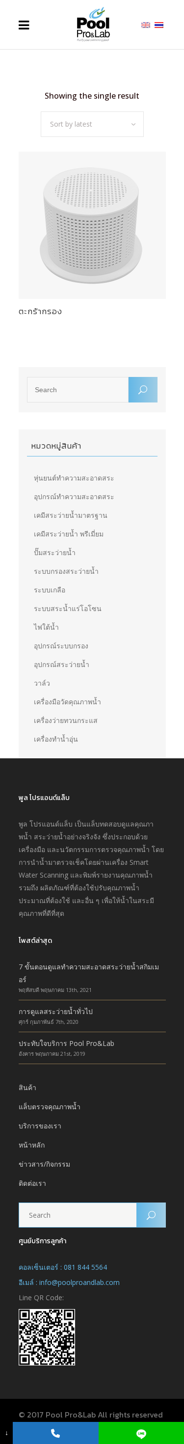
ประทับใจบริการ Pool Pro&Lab (66, 1043)
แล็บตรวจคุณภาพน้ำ (49, 1106)
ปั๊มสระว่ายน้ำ (55, 552)
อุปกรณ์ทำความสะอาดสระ (74, 496)
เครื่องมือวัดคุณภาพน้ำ (67, 701)
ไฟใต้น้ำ (46, 627)
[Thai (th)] (159, 24)
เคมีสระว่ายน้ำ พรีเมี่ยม (69, 533)
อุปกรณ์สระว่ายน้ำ (61, 664)
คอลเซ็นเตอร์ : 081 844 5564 (63, 1267)
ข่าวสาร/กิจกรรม (44, 1164)
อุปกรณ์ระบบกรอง (61, 645)
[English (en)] (145, 24)
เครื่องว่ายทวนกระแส (66, 720)
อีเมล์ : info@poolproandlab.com (69, 1282)
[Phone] (55, 1433)
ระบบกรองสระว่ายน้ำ (66, 571)
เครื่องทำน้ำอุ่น (56, 739)
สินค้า (27, 1087)
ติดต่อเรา (32, 1183)
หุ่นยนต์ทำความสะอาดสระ (74, 477)
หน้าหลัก (32, 1145)
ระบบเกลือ (49, 589)
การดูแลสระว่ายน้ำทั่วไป (56, 1011)
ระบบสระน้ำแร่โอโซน (68, 608)
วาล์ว (42, 683)
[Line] (141, 1433)
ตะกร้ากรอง (40, 311)
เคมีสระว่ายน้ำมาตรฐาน (70, 515)
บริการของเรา (40, 1125)
